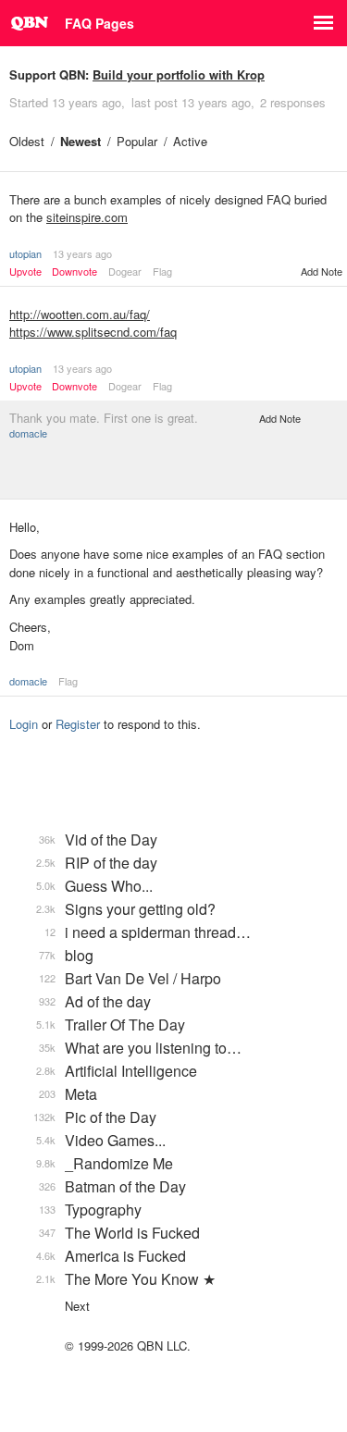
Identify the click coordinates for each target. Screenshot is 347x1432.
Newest (80, 141)
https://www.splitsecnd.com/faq (93, 331)
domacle (28, 433)
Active (190, 141)
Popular (137, 141)
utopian (25, 253)
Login (23, 724)
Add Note (321, 271)
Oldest (26, 141)
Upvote (25, 271)
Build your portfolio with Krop (179, 74)
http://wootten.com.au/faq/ (79, 314)
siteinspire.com (87, 217)
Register (78, 724)
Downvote (74, 271)
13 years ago (82, 253)
